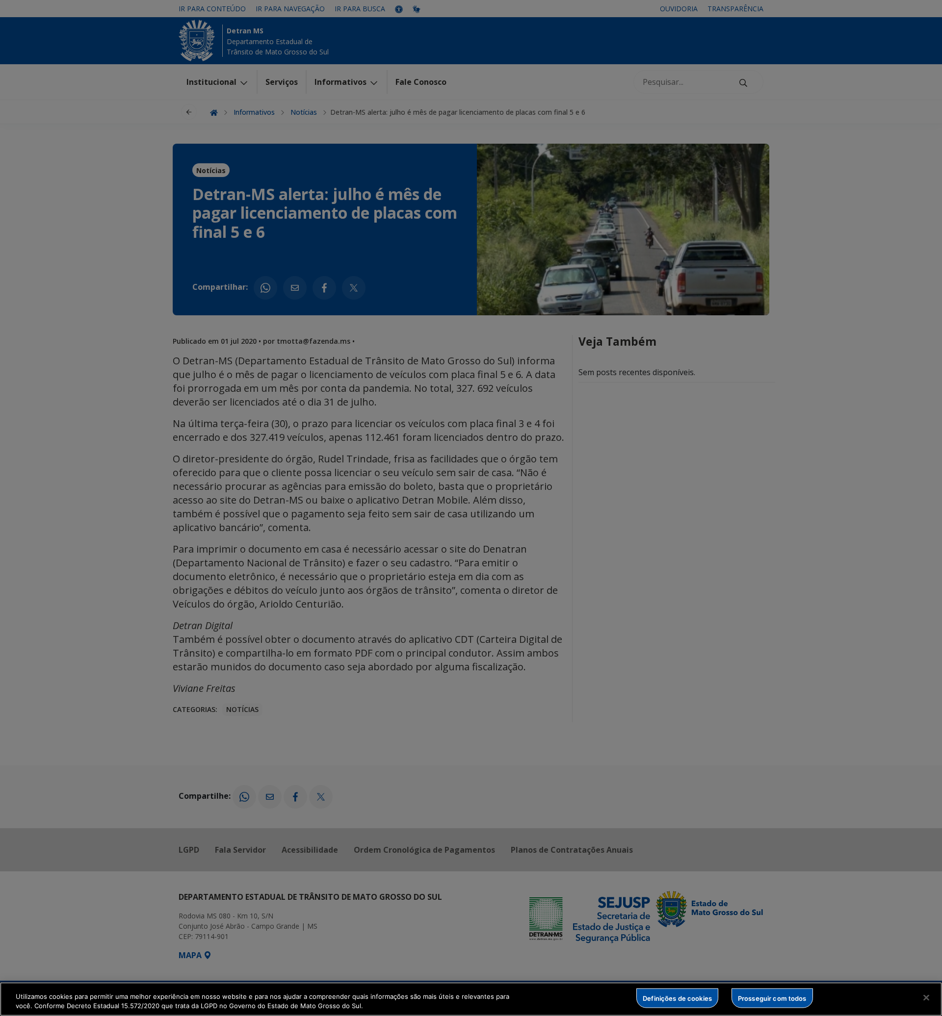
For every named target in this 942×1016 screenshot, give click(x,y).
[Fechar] (926, 998)
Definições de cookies (677, 998)
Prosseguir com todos (772, 998)
